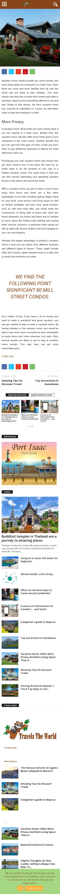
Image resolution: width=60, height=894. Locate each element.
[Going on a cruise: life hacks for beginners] (10, 563)
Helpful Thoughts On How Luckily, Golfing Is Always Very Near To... (38, 864)
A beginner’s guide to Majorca (38, 622)
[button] (54, 4)
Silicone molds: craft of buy (37, 574)
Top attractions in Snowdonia (46, 382)
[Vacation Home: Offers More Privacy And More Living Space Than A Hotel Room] (10, 658)
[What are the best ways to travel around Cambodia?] (30, 406)
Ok (20, 888)
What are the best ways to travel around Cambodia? (30, 417)
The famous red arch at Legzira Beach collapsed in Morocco (39, 769)
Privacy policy (34, 888)
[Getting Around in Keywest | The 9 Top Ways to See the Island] (10, 690)
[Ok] (56, 881)
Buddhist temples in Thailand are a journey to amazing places (10, 418)
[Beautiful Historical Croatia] (10, 849)
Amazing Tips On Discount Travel (12, 382)
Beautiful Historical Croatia (37, 844)
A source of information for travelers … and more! (47, 418)
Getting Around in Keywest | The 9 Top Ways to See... (37, 687)
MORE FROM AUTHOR (41, 395)
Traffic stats (8, 356)
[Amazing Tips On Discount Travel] (10, 674)
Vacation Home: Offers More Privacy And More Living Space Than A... (38, 657)
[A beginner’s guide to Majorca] (10, 626)
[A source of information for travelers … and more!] (49, 406)
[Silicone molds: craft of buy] (10, 579)
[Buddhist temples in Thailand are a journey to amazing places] (11, 406)
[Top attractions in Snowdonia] (10, 642)
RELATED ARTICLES (17, 395)
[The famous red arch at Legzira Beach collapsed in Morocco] (10, 772)
